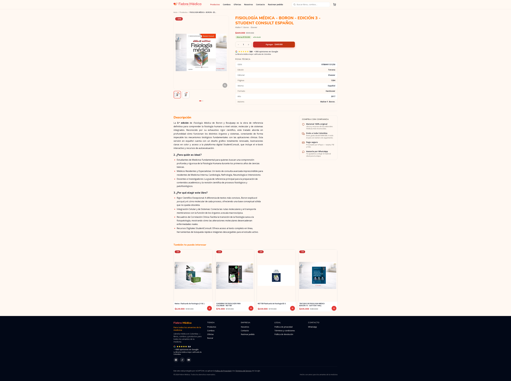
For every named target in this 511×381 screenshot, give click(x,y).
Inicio (176, 12)
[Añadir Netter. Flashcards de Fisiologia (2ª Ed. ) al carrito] (209, 308)
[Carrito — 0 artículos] (334, 4)
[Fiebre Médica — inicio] (187, 4)
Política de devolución (283, 334)
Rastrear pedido (275, 4)
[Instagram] (176, 359)
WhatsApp (312, 327)
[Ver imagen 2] (185, 94)
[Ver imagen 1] (177, 94)
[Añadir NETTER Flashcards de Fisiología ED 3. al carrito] (292, 308)
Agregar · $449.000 (274, 44)
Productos (215, 4)
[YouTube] (188, 359)
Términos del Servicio (243, 371)
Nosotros (248, 4)
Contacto (260, 4)
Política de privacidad (283, 327)
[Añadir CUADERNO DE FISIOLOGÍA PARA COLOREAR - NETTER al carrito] (251, 308)
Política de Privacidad (223, 371)
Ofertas (237, 4)
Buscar (210, 338)
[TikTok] (182, 359)
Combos (226, 4)
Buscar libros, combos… (307, 4)
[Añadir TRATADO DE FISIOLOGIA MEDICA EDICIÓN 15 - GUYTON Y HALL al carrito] (334, 308)
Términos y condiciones (284, 330)
